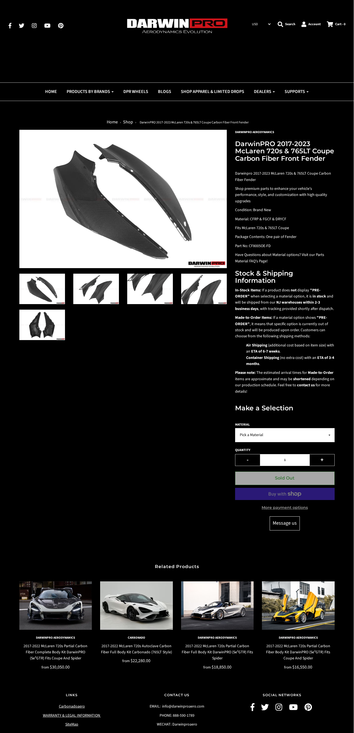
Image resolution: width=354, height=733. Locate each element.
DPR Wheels (135, 92)
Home (51, 92)
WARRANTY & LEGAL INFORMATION (72, 715)
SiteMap (71, 724)
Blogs (164, 92)
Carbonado (136, 638)
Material (242, 424)
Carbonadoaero (72, 706)
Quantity (242, 450)
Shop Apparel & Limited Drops (212, 92)
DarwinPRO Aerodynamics (55, 638)
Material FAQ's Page (251, 261)
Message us (285, 523)
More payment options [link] (285, 507)
